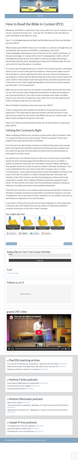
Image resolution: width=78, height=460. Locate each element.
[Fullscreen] (69, 349)
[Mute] (66, 349)
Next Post (67, 244)
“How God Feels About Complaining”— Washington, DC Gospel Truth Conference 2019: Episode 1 (38, 405)
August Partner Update (14, 402)
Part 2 (13, 203)
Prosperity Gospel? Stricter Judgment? (19, 386)
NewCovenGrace (24, 294)
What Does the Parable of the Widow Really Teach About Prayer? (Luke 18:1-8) (32, 366)
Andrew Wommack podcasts (26, 399)
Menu (41, 16)
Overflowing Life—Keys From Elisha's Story (21, 431)
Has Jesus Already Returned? (16, 388)
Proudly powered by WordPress (16, 440)
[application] (39, 332)
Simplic (35, 440)
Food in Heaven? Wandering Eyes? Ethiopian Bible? (23, 383)
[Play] (9, 349)
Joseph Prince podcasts (23, 422)
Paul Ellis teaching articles (24, 360)
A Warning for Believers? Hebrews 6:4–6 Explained (23, 369)
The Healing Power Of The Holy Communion (21, 426)
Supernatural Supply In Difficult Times (19, 428)
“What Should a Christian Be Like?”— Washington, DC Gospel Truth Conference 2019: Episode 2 (37, 410)
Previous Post (12, 244)
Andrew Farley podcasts (23, 379)
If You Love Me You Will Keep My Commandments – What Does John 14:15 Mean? (33, 364)
